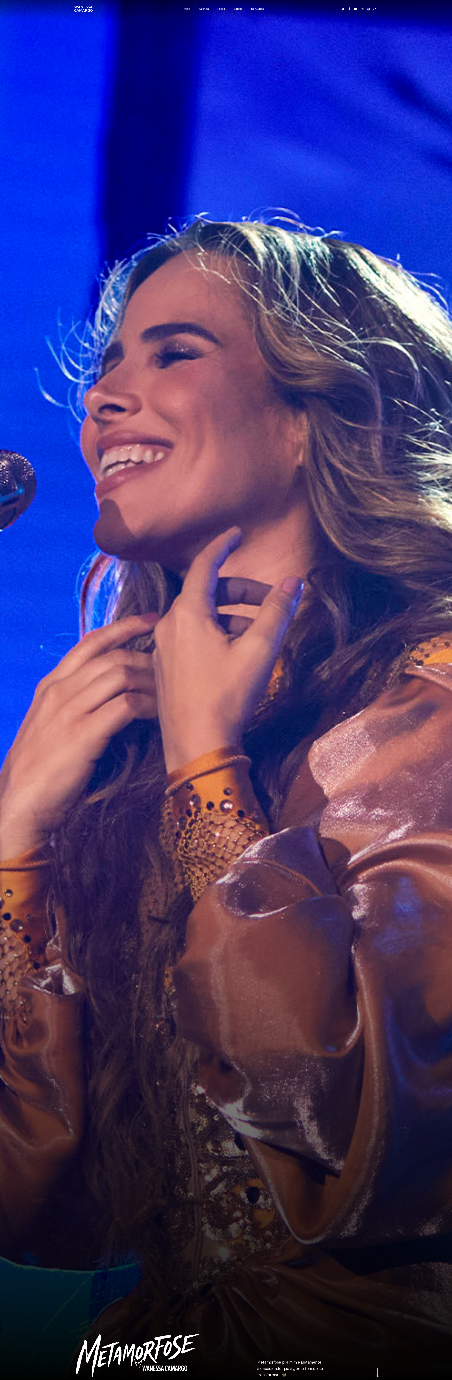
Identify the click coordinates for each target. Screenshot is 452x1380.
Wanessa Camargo (83, 8)
